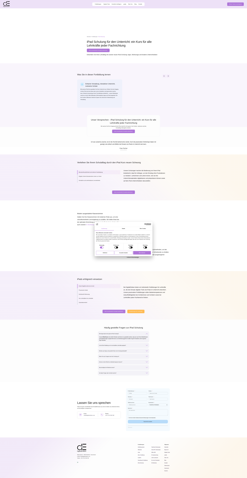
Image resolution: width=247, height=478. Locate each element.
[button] (164, 76)
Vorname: (130, 396)
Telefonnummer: (131, 402)
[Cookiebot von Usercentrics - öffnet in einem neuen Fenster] (145, 224)
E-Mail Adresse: (131, 390)
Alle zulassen (142, 252)
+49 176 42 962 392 (109, 415)
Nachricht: (130, 408)
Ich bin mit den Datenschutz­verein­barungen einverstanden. (142, 417)
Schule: (150, 390)
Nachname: (151, 396)
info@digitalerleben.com (89, 415)
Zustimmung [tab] (104, 228)
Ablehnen (105, 252)
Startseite (89, 36)
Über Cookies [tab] (143, 228)
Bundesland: (151, 402)
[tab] (98, 172)
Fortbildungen (94, 36)
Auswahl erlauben (123, 252)
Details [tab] (123, 228)
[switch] (116, 247)
